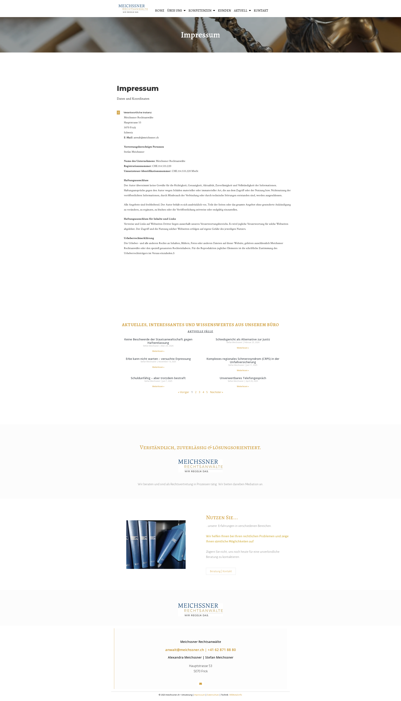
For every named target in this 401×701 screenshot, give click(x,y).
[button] (200, 683)
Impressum (199, 694)
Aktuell (240, 10)
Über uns (174, 10)
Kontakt (261, 10)
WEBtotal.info (235, 694)
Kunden (224, 10)
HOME (159, 10)
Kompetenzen (199, 10)
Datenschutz (213, 694)
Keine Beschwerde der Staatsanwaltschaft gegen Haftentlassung (158, 341)
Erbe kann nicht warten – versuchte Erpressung (158, 359)
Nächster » (216, 392)
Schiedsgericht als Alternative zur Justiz (243, 339)
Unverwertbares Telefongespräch (243, 378)
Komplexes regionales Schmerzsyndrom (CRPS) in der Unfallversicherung (242, 360)
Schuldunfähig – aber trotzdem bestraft (158, 378)
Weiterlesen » (158, 351)
